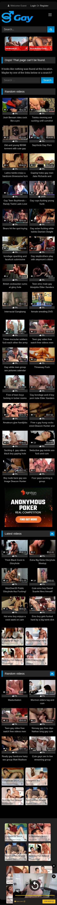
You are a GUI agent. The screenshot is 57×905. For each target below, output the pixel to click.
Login (33, 5)
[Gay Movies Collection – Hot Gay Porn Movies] (23, 17)
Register (44, 5)
